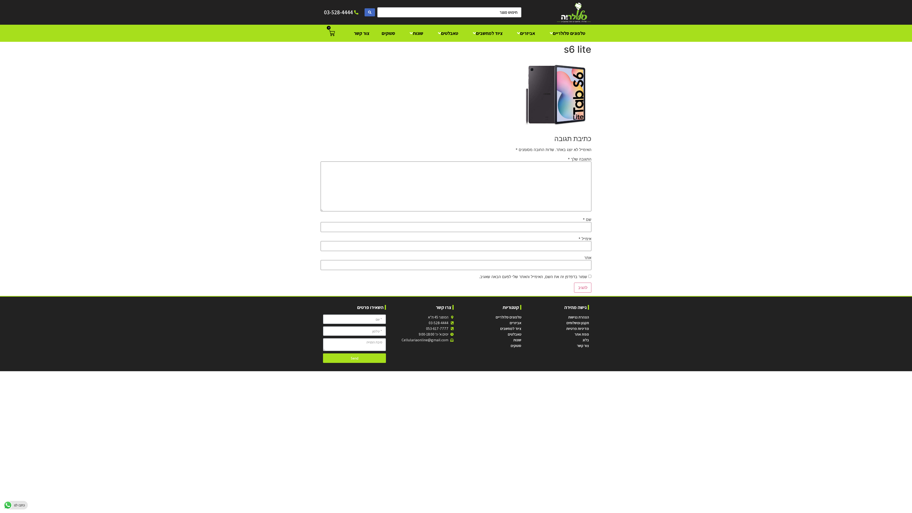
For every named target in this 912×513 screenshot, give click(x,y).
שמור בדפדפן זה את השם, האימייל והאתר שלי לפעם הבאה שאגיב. (533, 277)
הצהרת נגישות (578, 317)
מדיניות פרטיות (577, 328)
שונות (517, 339)
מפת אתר (582, 334)
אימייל (585, 239)
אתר (587, 258)
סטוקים (516, 345)
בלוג (586, 339)
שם (587, 219)
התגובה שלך (579, 159)
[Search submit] (370, 12)
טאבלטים (514, 334)
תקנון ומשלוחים (577, 322)
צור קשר (583, 345)
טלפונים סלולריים (508, 317)
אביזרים (515, 322)
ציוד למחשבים (510, 328)
